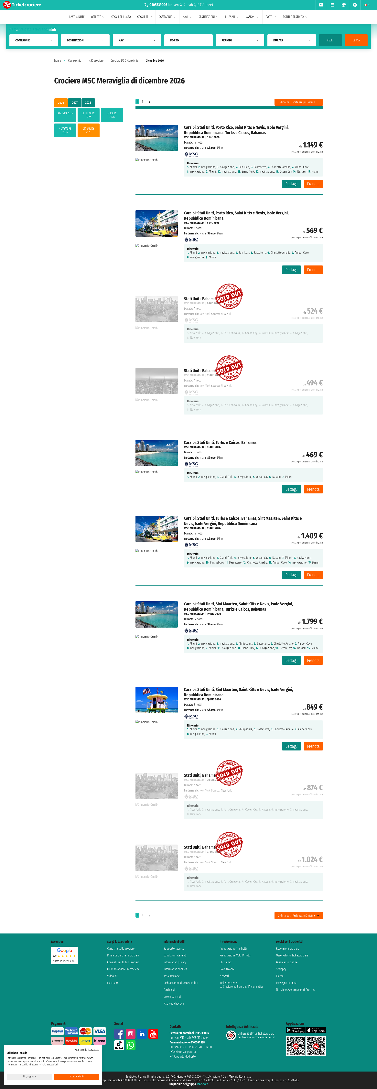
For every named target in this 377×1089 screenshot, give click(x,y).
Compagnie (74, 60)
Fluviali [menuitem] (230, 17)
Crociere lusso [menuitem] (121, 17)
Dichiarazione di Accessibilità (181, 983)
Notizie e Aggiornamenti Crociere (295, 990)
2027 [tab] (75, 102)
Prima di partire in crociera (123, 955)
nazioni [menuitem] (250, 17)
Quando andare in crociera (123, 969)
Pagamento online (286, 962)
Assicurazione (172, 976)
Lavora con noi (172, 996)
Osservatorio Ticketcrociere (292, 955)
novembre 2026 (65, 130)
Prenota (313, 184)
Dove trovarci (227, 969)
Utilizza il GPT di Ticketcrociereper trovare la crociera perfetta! (256, 1035)
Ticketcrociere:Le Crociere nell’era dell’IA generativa (241, 984)
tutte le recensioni (64, 961)
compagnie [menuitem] (165, 17)
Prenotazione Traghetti (233, 948)
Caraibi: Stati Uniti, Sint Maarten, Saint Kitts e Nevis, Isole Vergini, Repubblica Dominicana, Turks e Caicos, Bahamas (238, 606)
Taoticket (202, 1084)
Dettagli (291, 184)
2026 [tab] (61, 103)
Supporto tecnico (174, 948)
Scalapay (281, 969)
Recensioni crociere (287, 948)
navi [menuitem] (185, 17)
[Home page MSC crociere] (191, 153)
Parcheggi (169, 990)
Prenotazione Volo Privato (235, 955)
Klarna (280, 976)
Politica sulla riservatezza (86, 1049)
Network (225, 976)
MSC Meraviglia (194, 137)
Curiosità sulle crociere (121, 948)
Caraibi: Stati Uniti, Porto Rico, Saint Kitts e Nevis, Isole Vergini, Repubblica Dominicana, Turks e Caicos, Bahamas (236, 130)
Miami (203, 148)
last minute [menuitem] (77, 17)
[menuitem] (321, 5)
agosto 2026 (65, 113)
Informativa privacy (175, 962)
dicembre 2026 (88, 130)
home (57, 60)
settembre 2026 (88, 115)
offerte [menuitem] (96, 17)
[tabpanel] (88, 123)
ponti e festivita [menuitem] (293, 17)
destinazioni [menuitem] (207, 17)
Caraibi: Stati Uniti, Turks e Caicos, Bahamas (220, 442)
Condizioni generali (175, 955)
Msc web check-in (174, 1003)
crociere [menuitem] (142, 17)
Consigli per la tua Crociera (123, 962)
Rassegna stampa (286, 983)
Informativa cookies (175, 969)
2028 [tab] (88, 102)
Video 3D (112, 976)
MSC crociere (96, 60)
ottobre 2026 (112, 115)
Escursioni (113, 983)
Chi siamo (225, 962)
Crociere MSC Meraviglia (124, 60)
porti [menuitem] (269, 17)
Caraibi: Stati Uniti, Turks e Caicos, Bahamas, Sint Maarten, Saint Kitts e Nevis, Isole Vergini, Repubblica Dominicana (243, 521)
